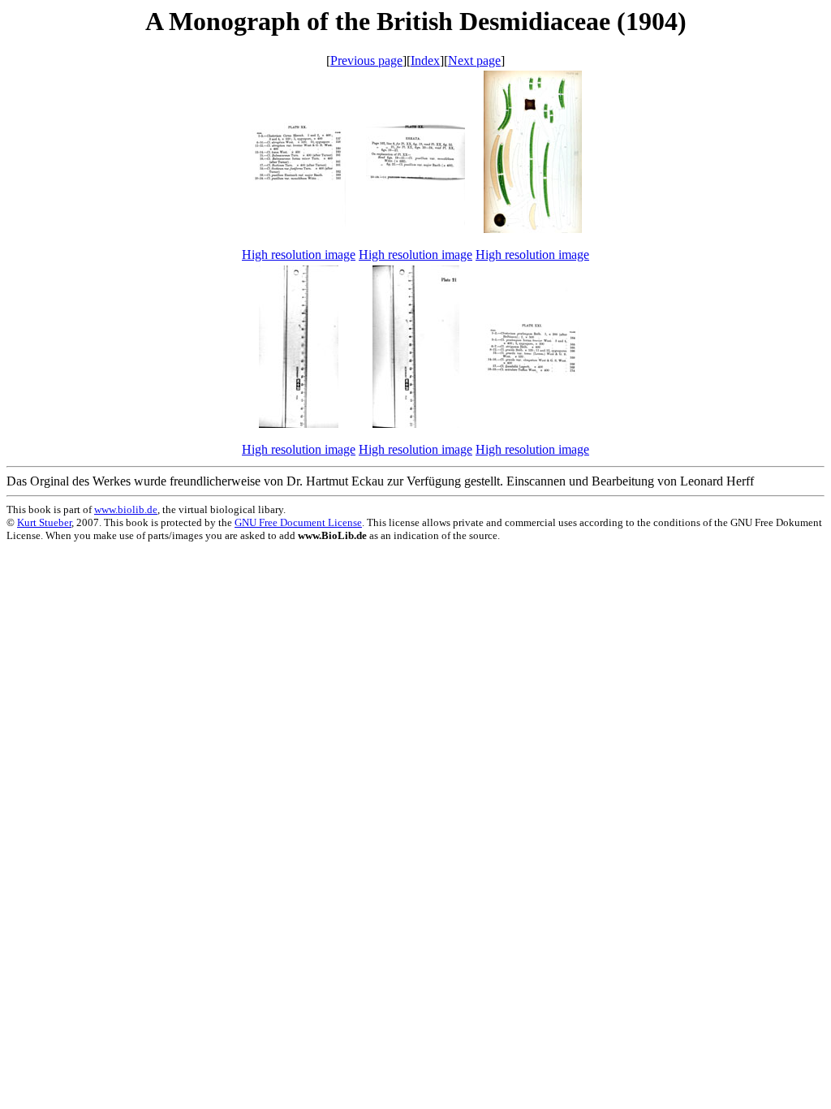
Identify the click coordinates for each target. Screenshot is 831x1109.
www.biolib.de (125, 509)
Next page (474, 60)
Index (425, 60)
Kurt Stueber (44, 522)
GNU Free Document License (298, 522)
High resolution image (298, 254)
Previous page (366, 60)
